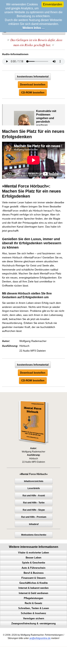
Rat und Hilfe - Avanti (34, 495)
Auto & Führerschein (33, 568)
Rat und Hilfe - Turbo (33, 502)
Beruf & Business (34, 573)
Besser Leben (33, 557)
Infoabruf (34, 524)
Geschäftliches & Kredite (33, 583)
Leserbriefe (34, 488)
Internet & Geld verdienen (33, 593)
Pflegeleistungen (33, 598)
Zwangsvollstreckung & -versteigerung (33, 623)
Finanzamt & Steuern (33, 578)
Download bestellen (32, 84)
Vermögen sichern (33, 618)
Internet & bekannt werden (33, 588)
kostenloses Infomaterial (33, 76)
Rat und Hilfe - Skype (34, 510)
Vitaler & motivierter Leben (33, 552)
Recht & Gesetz (33, 603)
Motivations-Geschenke (33, 535)
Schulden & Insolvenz (33, 613)
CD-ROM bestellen (32, 92)
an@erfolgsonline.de (40, 638)
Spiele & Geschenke (33, 562)
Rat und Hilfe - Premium (33, 517)
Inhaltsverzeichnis (33, 481)
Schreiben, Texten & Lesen (33, 608)
